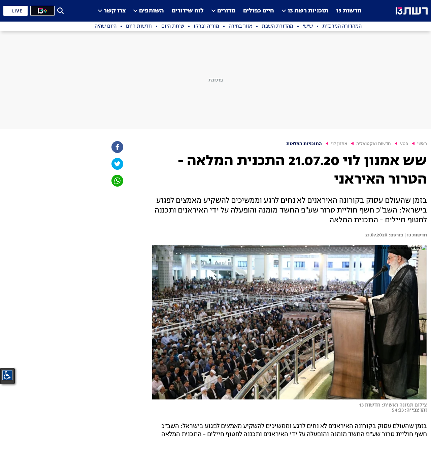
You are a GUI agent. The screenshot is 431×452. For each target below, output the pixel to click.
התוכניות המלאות (304, 144)
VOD (404, 144)
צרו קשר (115, 11)
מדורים (226, 11)
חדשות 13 (349, 11)
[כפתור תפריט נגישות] (7, 375)
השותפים (151, 11)
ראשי (422, 144)
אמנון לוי (339, 144)
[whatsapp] (116, 181)
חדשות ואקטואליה (373, 144)
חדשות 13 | (415, 235)
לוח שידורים (188, 11)
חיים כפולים (258, 11)
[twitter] (116, 164)
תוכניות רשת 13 (308, 11)
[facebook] (116, 147)
